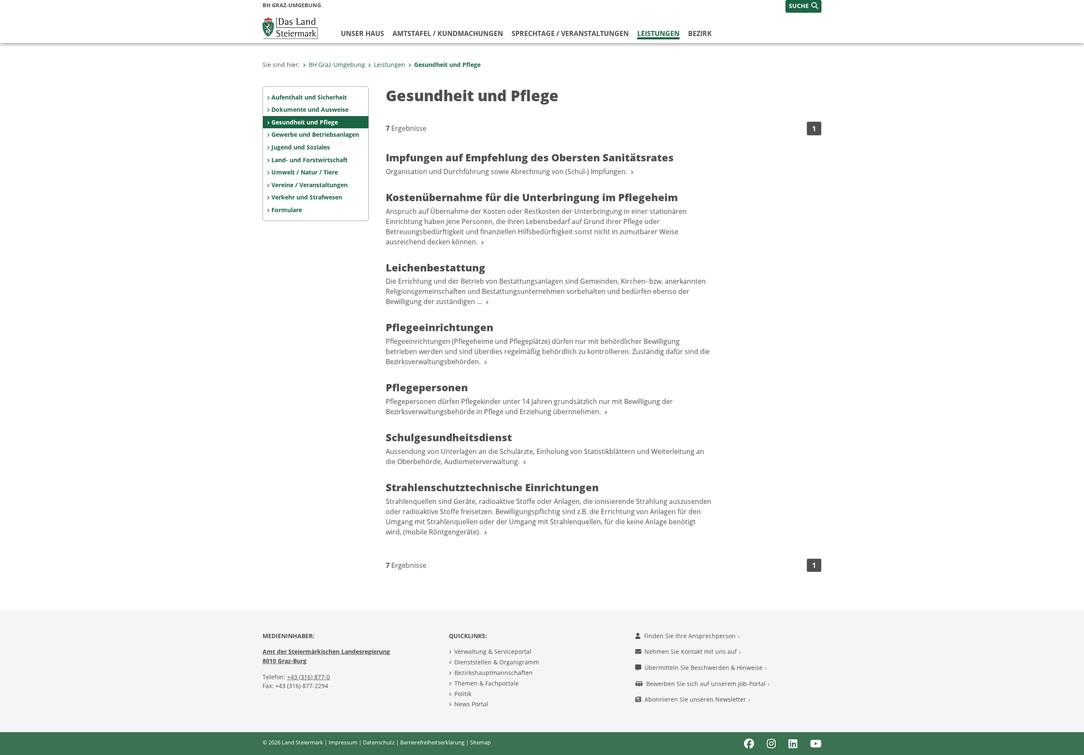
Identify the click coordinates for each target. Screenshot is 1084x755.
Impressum (343, 742)
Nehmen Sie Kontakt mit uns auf (691, 651)
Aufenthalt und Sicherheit (309, 97)
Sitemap (480, 742)
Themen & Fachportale (486, 683)
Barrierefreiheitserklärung (432, 742)
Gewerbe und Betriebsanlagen (315, 134)
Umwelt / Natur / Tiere (304, 172)
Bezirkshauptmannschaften (493, 673)
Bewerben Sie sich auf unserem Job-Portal (706, 684)
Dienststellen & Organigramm (496, 662)
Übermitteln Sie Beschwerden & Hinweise (704, 668)
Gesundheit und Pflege (447, 65)
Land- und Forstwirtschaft (309, 160)
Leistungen (658, 33)
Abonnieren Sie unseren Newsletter (696, 699)
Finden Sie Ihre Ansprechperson (690, 636)
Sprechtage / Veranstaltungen (570, 33)
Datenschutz (379, 742)
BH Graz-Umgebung (337, 65)
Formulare (286, 210)
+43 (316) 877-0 (308, 677)
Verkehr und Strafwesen (306, 197)
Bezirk (700, 33)
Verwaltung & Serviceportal (492, 651)
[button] (803, 6)
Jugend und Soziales (300, 147)
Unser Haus (362, 33)
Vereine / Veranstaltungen (309, 185)
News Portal (471, 704)
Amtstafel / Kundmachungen (448, 33)
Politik (462, 694)
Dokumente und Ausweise (309, 109)
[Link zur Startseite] (290, 27)
